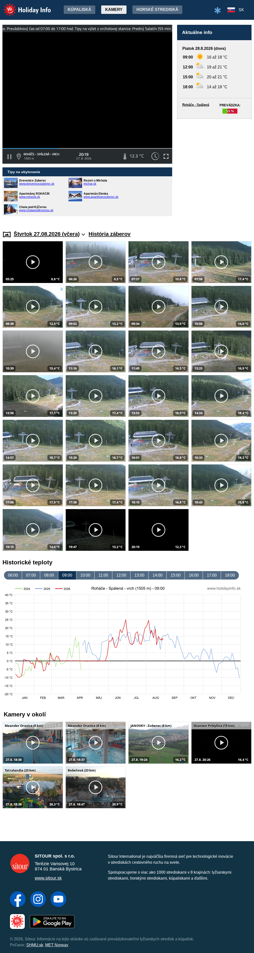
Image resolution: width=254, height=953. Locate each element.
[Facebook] (18, 899)
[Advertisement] (214, 170)
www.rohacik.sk (29, 197)
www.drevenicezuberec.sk (36, 183)
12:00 (121, 575)
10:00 (85, 575)
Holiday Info (22, 6)
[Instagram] (38, 899)
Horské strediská (157, 9)
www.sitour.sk (48, 878)
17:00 (212, 575)
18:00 (230, 575)
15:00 (176, 575)
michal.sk (90, 183)
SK (241, 10)
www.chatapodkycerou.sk (36, 210)
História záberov (109, 234)
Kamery (114, 9)
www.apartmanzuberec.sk (101, 197)
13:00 (139, 575)
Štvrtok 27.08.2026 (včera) (47, 234)
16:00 (194, 575)
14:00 (157, 575)
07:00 (31, 575)
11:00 (103, 575)
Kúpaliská (79, 9)
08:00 (49, 575)
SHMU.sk (34, 945)
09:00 (67, 575)
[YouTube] (58, 899)
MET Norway (56, 945)
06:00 (13, 575)
